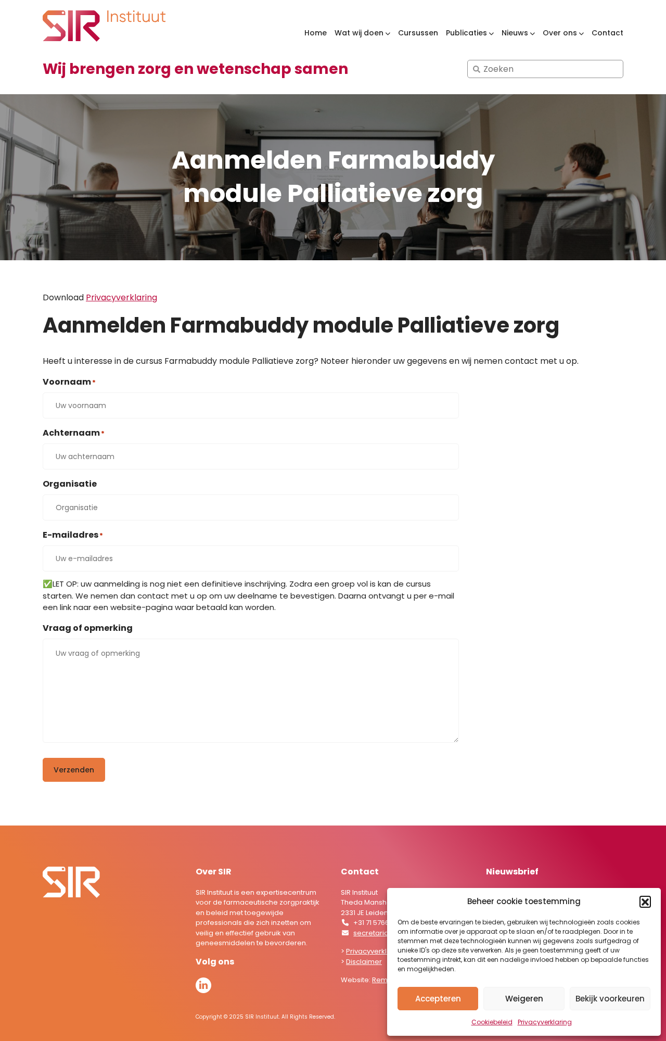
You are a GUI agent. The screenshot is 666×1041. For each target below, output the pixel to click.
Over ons (560, 33)
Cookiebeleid (492, 1022)
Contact (607, 33)
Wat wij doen (359, 33)
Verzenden (74, 770)
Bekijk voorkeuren (610, 998)
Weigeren (524, 998)
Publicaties (466, 33)
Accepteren (438, 998)
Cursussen (418, 33)
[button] (645, 901)
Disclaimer (364, 962)
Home (315, 33)
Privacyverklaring (545, 1022)
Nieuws (515, 33)
